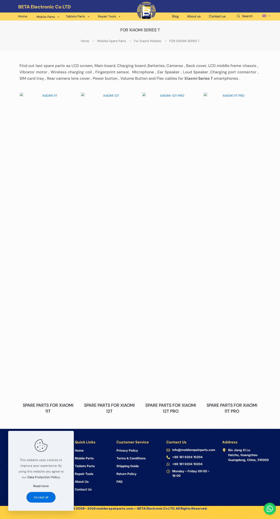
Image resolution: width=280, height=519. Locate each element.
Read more (41, 486)
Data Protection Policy (43, 477)
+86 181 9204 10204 (187, 457)
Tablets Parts (85, 466)
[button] (270, 509)
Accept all (41, 497)
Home (85, 41)
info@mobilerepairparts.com (193, 450)
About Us (82, 482)
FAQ (119, 482)
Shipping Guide (127, 466)
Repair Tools (84, 474)
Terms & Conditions (131, 458)
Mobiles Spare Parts (111, 41)
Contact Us (83, 489)
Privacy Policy (127, 450)
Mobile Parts (84, 458)
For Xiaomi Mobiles (147, 41)
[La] (270, 11)
